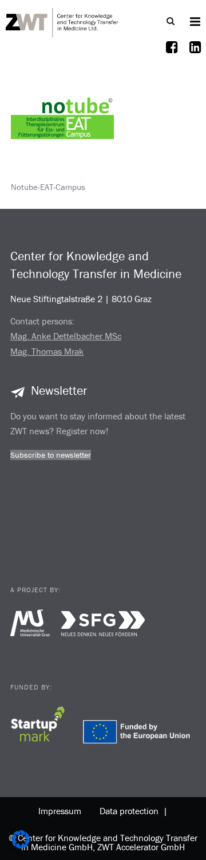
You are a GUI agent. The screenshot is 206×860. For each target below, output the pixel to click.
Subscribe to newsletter (50, 455)
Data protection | (131, 811)
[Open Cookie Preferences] (20, 845)
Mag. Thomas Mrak (47, 351)
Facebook (171, 54)
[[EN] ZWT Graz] (62, 21)
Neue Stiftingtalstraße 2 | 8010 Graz (81, 298)
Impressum (59, 811)
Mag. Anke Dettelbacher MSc (65, 336)
